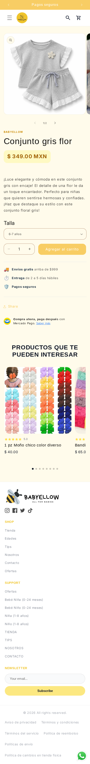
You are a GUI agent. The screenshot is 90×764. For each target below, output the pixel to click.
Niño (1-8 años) (17, 624)
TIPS (8, 640)
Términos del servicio (22, 733)
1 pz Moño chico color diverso (32, 445)
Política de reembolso (61, 733)
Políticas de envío (19, 744)
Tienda (10, 530)
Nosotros (12, 555)
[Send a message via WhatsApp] (82, 756)
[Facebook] (14, 510)
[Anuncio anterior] (8, 5)
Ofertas (11, 571)
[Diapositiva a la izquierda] (35, 123)
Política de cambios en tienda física (33, 755)
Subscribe (45, 691)
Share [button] (13, 306)
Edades (10, 538)
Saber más (43, 323)
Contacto (12, 563)
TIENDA (11, 632)
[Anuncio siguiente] (82, 5)
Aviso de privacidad (20, 722)
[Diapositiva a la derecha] (55, 123)
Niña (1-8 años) (17, 615)
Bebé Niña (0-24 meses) (24, 599)
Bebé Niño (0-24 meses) (24, 607)
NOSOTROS (14, 648)
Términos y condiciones (60, 722)
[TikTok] (30, 510)
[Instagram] (7, 510)
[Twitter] (22, 510)
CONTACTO (14, 656)
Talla (9, 223)
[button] (9, 18)
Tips (8, 546)
